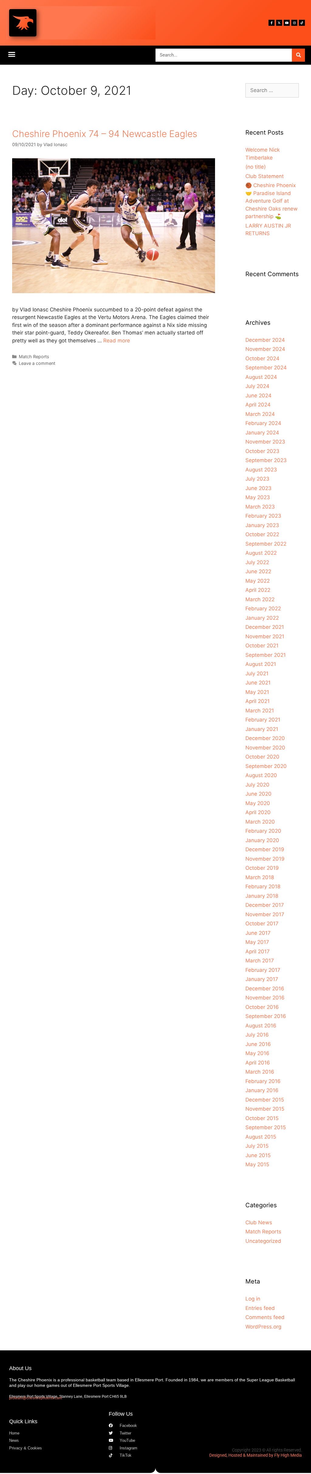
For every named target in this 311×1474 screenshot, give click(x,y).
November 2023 (265, 442)
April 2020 (258, 812)
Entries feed (260, 1308)
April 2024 (258, 405)
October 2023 (262, 451)
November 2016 (265, 998)
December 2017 (264, 905)
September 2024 (266, 368)
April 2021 (257, 701)
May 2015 (257, 1164)
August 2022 (261, 553)
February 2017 (262, 970)
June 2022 (258, 571)
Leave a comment (37, 363)
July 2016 (257, 1035)
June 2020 (258, 794)
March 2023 (260, 507)
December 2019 (264, 849)
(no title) (255, 167)
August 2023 (261, 470)
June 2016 (258, 1044)
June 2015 (258, 1155)
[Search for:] (272, 90)
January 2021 (261, 729)
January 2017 (261, 979)
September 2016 (265, 1016)
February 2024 (263, 423)
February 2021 (262, 720)
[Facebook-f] (271, 23)
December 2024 (265, 340)
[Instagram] (294, 23)
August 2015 (260, 1137)
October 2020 (262, 757)
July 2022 (257, 562)
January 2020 (262, 840)
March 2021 (259, 711)
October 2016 (262, 1007)
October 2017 (262, 923)
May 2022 (257, 581)
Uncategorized (263, 1241)
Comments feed (265, 1317)
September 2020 (266, 766)
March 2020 (260, 822)
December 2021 (264, 627)
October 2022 (262, 534)
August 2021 (260, 664)
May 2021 (257, 692)
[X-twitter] (279, 23)
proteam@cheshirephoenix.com (35, 1398)
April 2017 (257, 951)
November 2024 (265, 349)
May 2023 (257, 497)
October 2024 (262, 358)
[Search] (298, 55)
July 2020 (257, 785)
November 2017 (264, 914)
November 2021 (264, 636)
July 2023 (257, 479)
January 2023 (262, 525)
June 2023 (258, 488)
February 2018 (262, 886)
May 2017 (257, 942)
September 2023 (266, 460)
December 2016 (264, 989)
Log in (252, 1299)
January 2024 (262, 433)
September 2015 (265, 1127)
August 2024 (261, 377)
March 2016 (259, 1072)
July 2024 (257, 386)
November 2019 (265, 859)
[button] (12, 54)
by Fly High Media (285, 1455)
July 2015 (256, 1146)
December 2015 (264, 1100)
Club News (258, 1222)
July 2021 (256, 673)
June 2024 (258, 395)
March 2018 (259, 877)
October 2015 (262, 1118)
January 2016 (262, 1090)
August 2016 (260, 1026)
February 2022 (263, 608)
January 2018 (261, 896)
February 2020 (263, 831)
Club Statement (264, 176)
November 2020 (265, 748)
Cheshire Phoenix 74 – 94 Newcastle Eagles (104, 133)
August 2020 (261, 775)
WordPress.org (263, 1327)
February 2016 (263, 1081)
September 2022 (265, 544)
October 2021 (262, 646)
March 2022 (260, 599)
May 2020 (257, 803)
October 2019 (262, 868)
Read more (116, 341)
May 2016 (257, 1053)
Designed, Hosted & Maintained (238, 1455)
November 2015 (264, 1109)
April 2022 (257, 590)
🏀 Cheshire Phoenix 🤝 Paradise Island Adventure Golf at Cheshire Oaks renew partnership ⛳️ (271, 200)
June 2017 (258, 933)
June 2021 (258, 683)
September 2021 (265, 655)
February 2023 (263, 516)
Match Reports (34, 356)
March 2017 (259, 961)
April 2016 (257, 1063)
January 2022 (262, 618)
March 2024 (260, 414)
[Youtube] (287, 23)
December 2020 (265, 738)
